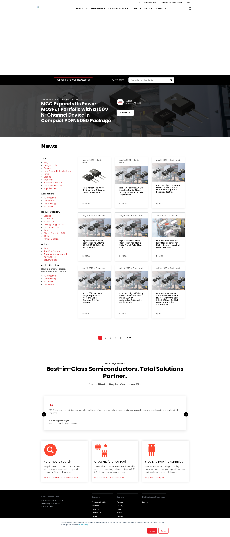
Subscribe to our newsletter (73, 80)
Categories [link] (118, 80)
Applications (97, 8)
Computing (50, 203)
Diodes (47, 215)
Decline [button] (163, 531)
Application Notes (53, 185)
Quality (135, 8)
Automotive (50, 197)
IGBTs (46, 236)
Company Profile (99, 502)
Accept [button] (152, 531)
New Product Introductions (55, 99)
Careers (95, 516)
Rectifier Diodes (52, 251)
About (147, 8)
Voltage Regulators (54, 224)
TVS (46, 230)
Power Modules (51, 238)
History (120, 516)
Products (80, 8)
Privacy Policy (83, 524)
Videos (47, 176)
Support (160, 8)
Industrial (48, 206)
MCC (130, 101)
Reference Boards (53, 182)
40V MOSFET (50, 256)
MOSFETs (80, 99)
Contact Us (96, 513)
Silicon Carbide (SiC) (54, 233)
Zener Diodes (50, 259)
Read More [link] (125, 112)
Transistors (49, 221)
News (72, 99)
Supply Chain (51, 188)
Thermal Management (55, 254)
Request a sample (154, 477)
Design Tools (50, 165)
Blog (46, 162)
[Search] (171, 80)
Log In (145, 502)
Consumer (49, 200)
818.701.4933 (47, 506)
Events (47, 168)
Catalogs (95, 509)
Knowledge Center (117, 8)
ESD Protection (51, 227)
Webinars (49, 179)
